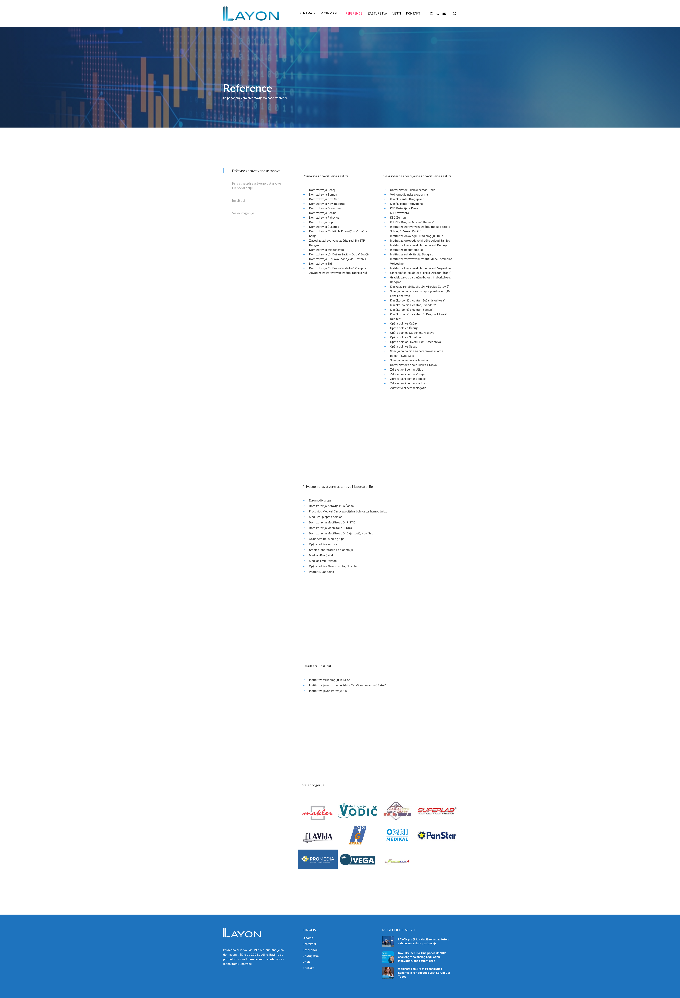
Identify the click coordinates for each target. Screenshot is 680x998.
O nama (308, 938)
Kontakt (308, 968)
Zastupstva (311, 956)
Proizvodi (309, 944)
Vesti (306, 962)
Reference (310, 950)
